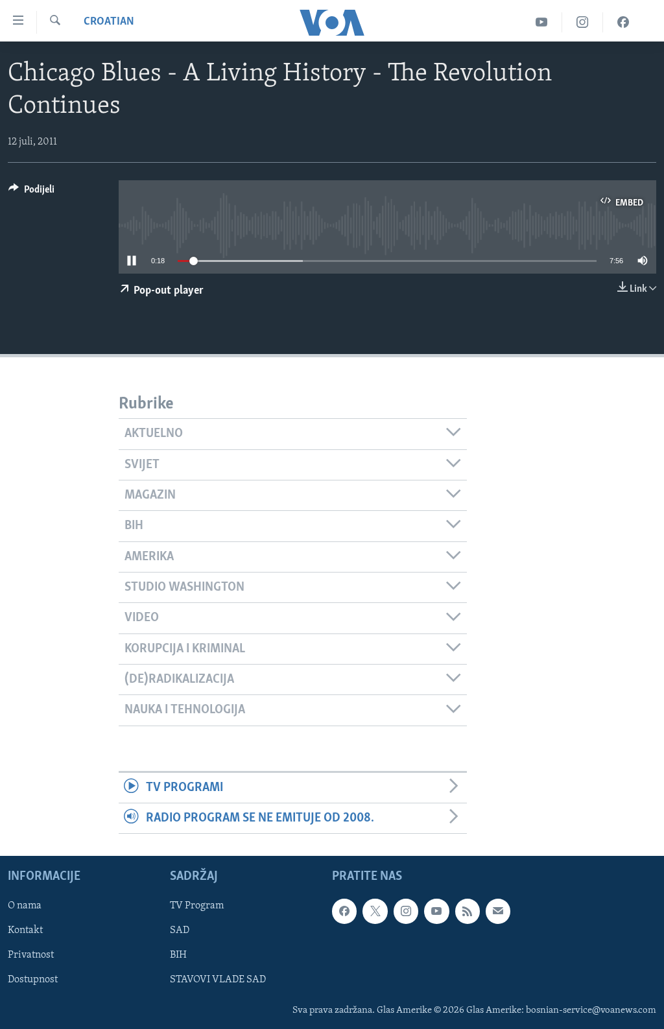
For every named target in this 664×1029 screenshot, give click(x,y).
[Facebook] (623, 22)
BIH (178, 956)
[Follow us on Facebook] (344, 911)
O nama (25, 906)
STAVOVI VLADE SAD (218, 980)
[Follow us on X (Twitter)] (374, 911)
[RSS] (467, 911)
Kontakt (25, 931)
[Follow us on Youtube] (436, 911)
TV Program (197, 906)
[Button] (31, 192)
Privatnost (31, 956)
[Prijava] (498, 911)
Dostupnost (33, 980)
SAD (179, 931)
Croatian (109, 22)
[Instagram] (582, 22)
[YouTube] (541, 22)
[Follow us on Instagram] (406, 911)
